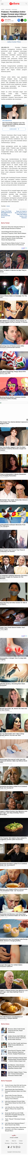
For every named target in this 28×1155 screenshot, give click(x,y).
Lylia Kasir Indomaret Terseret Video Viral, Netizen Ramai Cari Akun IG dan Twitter (15, 1103)
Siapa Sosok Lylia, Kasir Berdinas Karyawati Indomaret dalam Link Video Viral (15, 1091)
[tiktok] (11, 1147)
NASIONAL (14, 9)
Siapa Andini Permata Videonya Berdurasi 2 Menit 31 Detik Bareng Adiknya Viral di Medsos (14, 1097)
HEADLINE (8, 9)
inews (8, 206)
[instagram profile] (17, 1147)
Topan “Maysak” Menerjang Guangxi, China (15, 1119)
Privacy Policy (14, 1143)
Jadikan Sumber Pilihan (14, 42)
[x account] (14, 1147)
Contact (20, 1140)
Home (7, 1140)
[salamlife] (9, 1147)
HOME (2, 9)
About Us (14, 1140)
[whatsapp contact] (19, 1147)
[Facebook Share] (19, 20)
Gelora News (18, 1152)
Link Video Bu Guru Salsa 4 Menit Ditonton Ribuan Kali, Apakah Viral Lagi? (14, 1108)
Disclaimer (7, 1143)
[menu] (1, 4)
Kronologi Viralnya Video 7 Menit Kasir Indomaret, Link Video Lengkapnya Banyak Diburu (15, 1129)
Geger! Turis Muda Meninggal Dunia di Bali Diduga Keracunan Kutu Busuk (6, 214)
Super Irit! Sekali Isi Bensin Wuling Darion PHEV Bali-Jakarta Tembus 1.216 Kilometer (21, 214)
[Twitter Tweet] (22, 20)
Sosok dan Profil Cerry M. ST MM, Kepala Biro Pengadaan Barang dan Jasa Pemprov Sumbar (14, 1114)
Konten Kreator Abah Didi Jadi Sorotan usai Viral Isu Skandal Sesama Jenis (15, 1086)
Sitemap (21, 1143)
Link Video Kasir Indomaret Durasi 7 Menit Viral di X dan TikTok (15, 1124)
